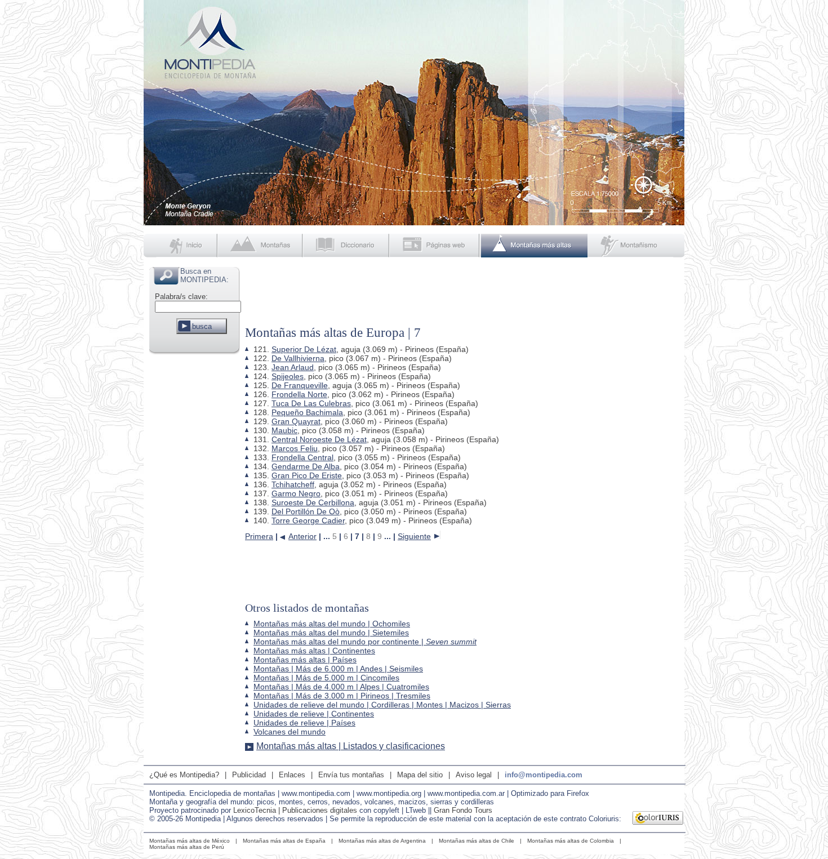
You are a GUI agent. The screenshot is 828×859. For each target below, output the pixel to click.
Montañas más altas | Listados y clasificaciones (350, 746)
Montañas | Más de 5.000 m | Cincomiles (326, 677)
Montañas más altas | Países (305, 659)
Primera (259, 536)
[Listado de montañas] (261, 245)
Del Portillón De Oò (305, 511)
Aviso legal (474, 775)
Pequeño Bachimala (307, 412)
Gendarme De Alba (305, 466)
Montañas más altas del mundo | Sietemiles (331, 632)
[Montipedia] (181, 245)
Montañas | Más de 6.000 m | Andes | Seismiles (338, 668)
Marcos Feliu (294, 448)
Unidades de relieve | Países (304, 722)
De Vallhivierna (297, 358)
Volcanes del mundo (289, 731)
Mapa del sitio (420, 775)
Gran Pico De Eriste (306, 475)
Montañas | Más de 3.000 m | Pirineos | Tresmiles (341, 695)
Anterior (302, 536)
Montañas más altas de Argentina (382, 841)
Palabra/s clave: (181, 296)
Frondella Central (302, 457)
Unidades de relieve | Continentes (313, 713)
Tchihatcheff (292, 484)
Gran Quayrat (295, 421)
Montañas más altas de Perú (186, 847)
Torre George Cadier (308, 520)
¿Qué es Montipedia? (184, 775)
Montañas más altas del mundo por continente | (365, 641)
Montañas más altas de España (284, 841)
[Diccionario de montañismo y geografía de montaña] (347, 245)
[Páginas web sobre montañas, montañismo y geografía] (435, 245)
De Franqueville (299, 385)
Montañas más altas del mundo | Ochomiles (331, 623)
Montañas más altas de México (189, 841)
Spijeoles (287, 376)
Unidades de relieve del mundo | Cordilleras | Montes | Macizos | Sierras (382, 704)
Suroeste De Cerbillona (312, 502)
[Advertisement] (194, 526)
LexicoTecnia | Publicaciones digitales (295, 810)
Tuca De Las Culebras (311, 403)
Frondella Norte (299, 394)
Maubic (284, 430)
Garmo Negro (295, 493)
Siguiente (414, 536)
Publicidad (249, 775)
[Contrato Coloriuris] (658, 819)
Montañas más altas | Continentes (314, 650)
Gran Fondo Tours (463, 810)
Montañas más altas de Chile (476, 841)
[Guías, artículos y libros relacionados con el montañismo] (635, 245)
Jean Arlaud (292, 367)
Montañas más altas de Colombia (570, 841)
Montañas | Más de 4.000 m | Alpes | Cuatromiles (341, 686)
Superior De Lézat (303, 349)
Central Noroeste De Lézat (319, 439)
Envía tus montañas (351, 775)
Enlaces (292, 775)
